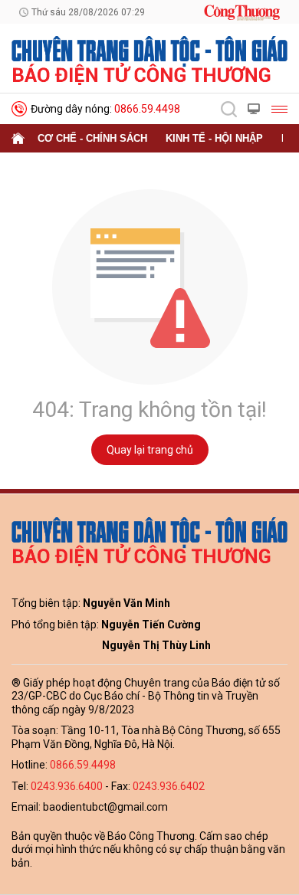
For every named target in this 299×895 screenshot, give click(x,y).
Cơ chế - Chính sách (92, 138)
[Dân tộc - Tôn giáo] (150, 60)
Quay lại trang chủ (150, 450)
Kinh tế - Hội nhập (214, 138)
